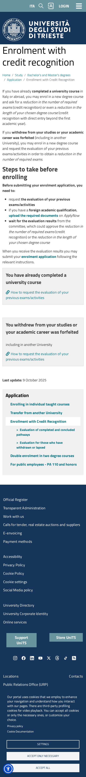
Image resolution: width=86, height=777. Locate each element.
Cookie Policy (13, 573)
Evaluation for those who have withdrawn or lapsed (39, 445)
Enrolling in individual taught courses (40, 404)
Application (14, 79)
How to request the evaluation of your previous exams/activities (37, 295)
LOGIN (64, 6)
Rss (74, 658)
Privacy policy (15, 726)
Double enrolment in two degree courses (42, 455)
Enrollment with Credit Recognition (38, 421)
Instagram (15, 658)
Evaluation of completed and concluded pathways (45, 432)
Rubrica (51, 6)
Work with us (13, 516)
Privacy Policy (14, 565)
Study (19, 75)
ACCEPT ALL (43, 768)
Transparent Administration (24, 508)
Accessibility (12, 556)
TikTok (65, 658)
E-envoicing (12, 533)
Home (6, 75)
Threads (57, 658)
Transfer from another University (36, 412)
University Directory (18, 605)
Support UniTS (21, 640)
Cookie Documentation (20, 731)
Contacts (76, 676)
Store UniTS (66, 637)
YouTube (40, 658)
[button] (8, 769)
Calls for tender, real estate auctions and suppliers (41, 524)
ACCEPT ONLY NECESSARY (43, 756)
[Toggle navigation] (79, 6)
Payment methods (17, 541)
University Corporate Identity (25, 613)
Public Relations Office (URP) (25, 684)
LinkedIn (32, 658)
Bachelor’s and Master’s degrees (48, 75)
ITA (32, 6)
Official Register (15, 499)
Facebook (23, 658)
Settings (43, 744)
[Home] (36, 31)
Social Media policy (18, 590)
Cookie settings (15, 582)
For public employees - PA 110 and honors (43, 464)
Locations (10, 676)
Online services (15, 622)
